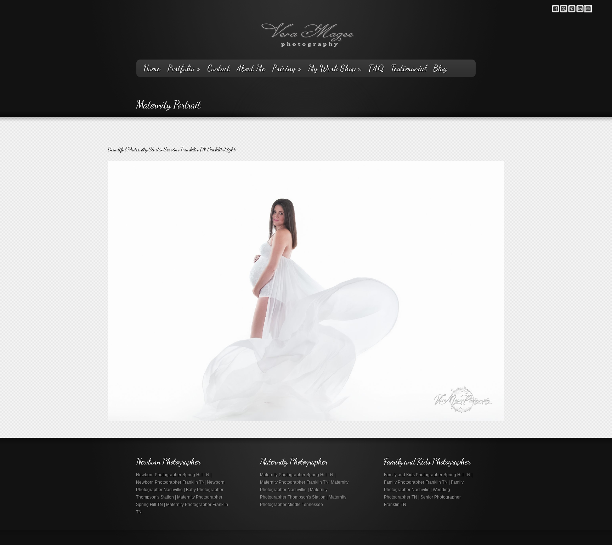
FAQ (376, 68)
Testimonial (408, 68)
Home (151, 68)
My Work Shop (335, 68)
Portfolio (183, 68)
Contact (218, 68)
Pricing (286, 68)
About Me (251, 68)
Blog (440, 68)
